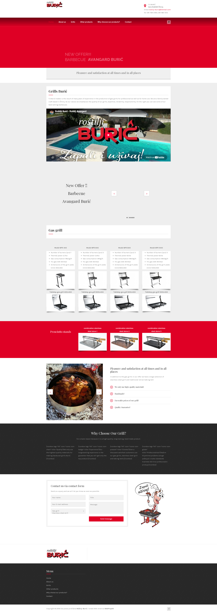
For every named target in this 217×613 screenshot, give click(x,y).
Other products (86, 22)
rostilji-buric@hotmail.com (160, 10)
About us (62, 22)
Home (51, 22)
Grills (73, 22)
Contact (128, 22)
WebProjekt (109, 609)
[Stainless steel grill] (68, 513)
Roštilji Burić (82, 609)
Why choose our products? (109, 22)
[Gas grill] (68, 511)
